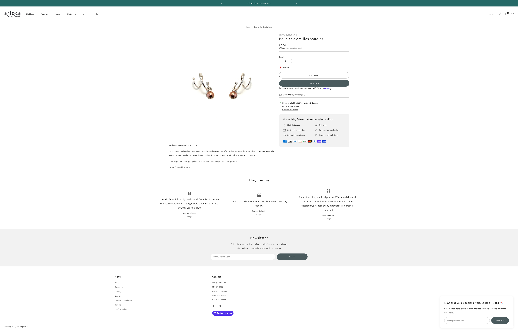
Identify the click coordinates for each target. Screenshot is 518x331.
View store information (290, 109)
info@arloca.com (219, 282)
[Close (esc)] (509, 300)
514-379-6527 (217, 287)
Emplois (118, 296)
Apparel (44, 14)
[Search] (512, 13)
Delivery (118, 291)
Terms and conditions (123, 300)
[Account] (500, 13)
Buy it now (314, 83)
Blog (116, 282)
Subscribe (500, 320)
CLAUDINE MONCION (288, 34)
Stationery (71, 14)
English (491, 14)
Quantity (282, 57)
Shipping (282, 48)
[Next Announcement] (296, 3)
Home (57, 14)
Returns (118, 304)
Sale (97, 14)
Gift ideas (30, 14)
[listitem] (259, 3)
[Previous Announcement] (221, 3)
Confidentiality (121, 309)
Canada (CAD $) (10, 327)
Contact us (119, 287)
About (85, 14)
